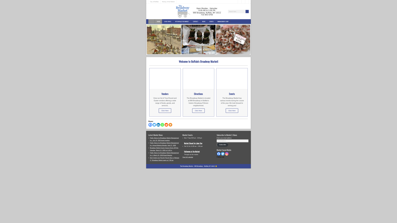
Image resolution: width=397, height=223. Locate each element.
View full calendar (187, 157)
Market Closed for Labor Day (193, 143)
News (203, 21)
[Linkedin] (158, 125)
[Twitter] (154, 125)
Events (211, 21)
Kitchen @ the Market (182, 21)
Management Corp (223, 21)
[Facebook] (150, 125)
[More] (170, 125)
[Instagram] (227, 154)
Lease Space (167, 21)
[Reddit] (166, 125)
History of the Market (168, 1)
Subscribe (222, 144)
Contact (195, 21)
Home (158, 21)
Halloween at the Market (192, 151)
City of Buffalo (154, 1)
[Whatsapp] (162, 125)
